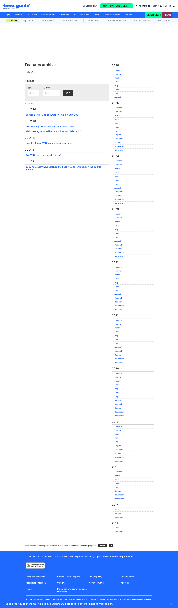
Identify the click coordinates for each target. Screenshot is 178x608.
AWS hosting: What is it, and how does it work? (51, 126)
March (117, 78)
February (118, 74)
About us (125, 583)
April (116, 82)
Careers (61, 583)
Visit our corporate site (121, 556)
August (117, 97)
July (116, 93)
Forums (167, 14)
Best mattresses (142, 20)
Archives (30, 589)
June (116, 89)
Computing (64, 14)
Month (46, 87)
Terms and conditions (35, 576)
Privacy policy (95, 576)
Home (96, 14)
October (118, 142)
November (119, 146)
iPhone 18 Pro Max (70, 20)
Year (30, 87)
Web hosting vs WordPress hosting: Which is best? (53, 131)
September (119, 139)
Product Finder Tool (117, 20)
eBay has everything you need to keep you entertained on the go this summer (63, 167)
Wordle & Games (112, 14)
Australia (102, 546)
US (111, 546)
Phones (18, 14)
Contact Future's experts (68, 576)
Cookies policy (127, 576)
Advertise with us (97, 583)
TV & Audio (31, 14)
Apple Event (28, 20)
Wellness (84, 14)
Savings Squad (154, 14)
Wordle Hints (93, 20)
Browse (128, 14)
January (118, 70)
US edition (67, 603)
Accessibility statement (36, 583)
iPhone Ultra (48, 20)
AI (75, 14)
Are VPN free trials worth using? (43, 155)
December (119, 150)
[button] (170, 5)
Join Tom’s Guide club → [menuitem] (116, 5)
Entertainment (48, 14)
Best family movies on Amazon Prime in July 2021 (52, 114)
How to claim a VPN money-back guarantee (49, 143)
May (116, 85)
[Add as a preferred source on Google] (35, 565)
